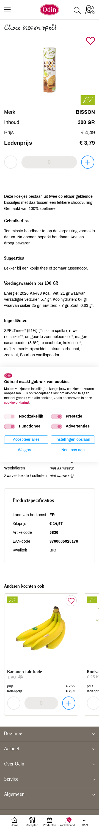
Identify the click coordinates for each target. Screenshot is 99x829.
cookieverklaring (16, 403)
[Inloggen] (90, 10)
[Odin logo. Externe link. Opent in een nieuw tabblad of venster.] (8, 375)
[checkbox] (9, 416)
